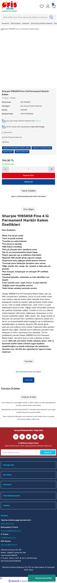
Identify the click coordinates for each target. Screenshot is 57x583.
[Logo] (10, 6)
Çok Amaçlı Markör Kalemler (31, 106)
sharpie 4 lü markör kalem (42, 148)
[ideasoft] (14, 581)
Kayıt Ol (47, 452)
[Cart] (54, 6)
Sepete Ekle (28, 175)
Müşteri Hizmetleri (44, 578)
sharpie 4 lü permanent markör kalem (16, 148)
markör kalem (8, 152)
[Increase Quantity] (51, 169)
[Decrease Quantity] (5, 169)
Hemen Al (28, 182)
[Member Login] (48, 6)
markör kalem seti (22, 152)
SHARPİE (23, 110)
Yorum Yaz (28, 380)
